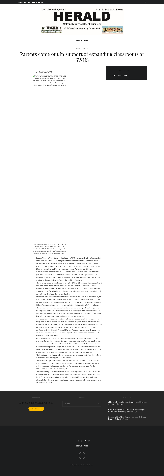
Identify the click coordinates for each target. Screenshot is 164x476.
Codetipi (91, 465)
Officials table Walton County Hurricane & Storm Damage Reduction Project (127, 418)
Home (78, 48)
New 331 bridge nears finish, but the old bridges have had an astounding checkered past (126, 410)
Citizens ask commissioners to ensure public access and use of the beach (127, 403)
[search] (99, 403)
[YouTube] (85, 441)
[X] (78, 441)
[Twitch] (89, 441)
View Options (36, 409)
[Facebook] (75, 441)
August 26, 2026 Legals (118, 75)
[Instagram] (81, 441)
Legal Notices (37, 2)
